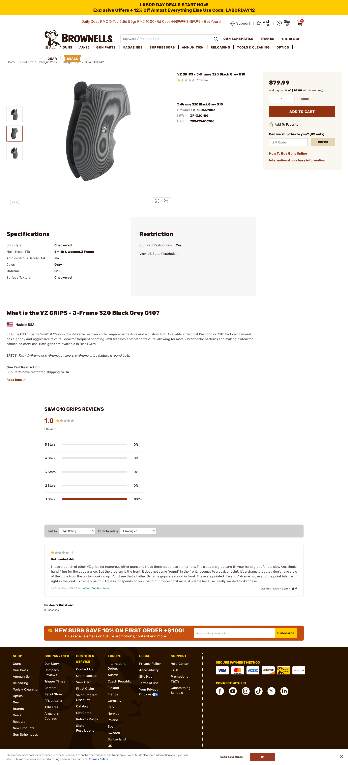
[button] (284, 23)
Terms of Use (148, 683)
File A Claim (85, 689)
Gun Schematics (25, 734)
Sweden (114, 733)
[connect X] (271, 691)
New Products (23, 728)
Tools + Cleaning (25, 689)
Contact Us (84, 669)
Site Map (145, 676)
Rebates (19, 722)
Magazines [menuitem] (133, 47)
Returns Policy (87, 719)
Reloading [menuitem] (220, 47)
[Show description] (16, 380)
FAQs (174, 670)
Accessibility (148, 670)
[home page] (79, 38)
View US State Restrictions (159, 254)
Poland (113, 720)
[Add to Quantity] (290, 98)
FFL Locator (53, 701)
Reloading (20, 683)
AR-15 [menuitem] (84, 47)
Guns (17, 664)
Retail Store (53, 694)
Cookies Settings (231, 757)
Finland (113, 688)
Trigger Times (55, 681)
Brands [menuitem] (267, 39)
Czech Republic (120, 681)
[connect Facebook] (220, 691)
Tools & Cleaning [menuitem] (253, 47)
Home (12, 62)
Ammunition (22, 676)
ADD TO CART (302, 111)
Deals (17, 715)
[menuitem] (51, 47)
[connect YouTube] (233, 691)
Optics (18, 696)
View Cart (83, 682)
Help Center (180, 664)
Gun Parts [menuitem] (106, 47)
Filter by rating (108, 531)
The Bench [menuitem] (291, 39)
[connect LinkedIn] (284, 691)
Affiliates (51, 707)
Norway (113, 713)
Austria (113, 675)
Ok (262, 757)
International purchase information (297, 160)
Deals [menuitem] (72, 59)
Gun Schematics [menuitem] (238, 39)
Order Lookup (86, 676)
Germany (115, 701)
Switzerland (117, 739)
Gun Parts (26, 62)
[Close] (341, 756)
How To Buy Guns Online (288, 153)
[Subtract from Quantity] (273, 98)
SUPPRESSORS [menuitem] (162, 47)
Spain (112, 726)
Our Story (52, 664)
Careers (50, 688)
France (113, 694)
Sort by (52, 531)
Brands (18, 709)
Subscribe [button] (286, 633)
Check (323, 142)
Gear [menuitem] (52, 59)
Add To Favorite (286, 124)
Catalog (82, 706)
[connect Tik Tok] (259, 691)
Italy (111, 707)
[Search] (215, 39)
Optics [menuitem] (283, 47)
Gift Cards (83, 713)
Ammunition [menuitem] (193, 47)
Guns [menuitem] (67, 47)
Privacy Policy (150, 664)
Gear (16, 702)
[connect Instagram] (246, 691)
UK (110, 746)
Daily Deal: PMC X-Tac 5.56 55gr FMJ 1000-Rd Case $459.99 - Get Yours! (151, 21)
